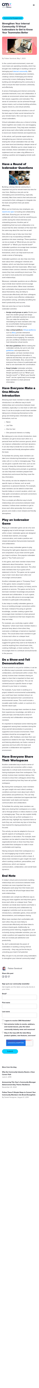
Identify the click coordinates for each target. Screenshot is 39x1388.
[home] (6, 5)
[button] (34, 5)
